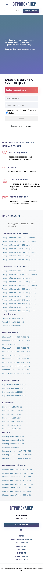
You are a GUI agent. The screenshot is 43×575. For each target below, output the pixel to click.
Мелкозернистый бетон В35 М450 (16, 495)
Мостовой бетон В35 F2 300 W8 (15, 359)
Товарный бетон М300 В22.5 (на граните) (19, 285)
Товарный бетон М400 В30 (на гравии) (18, 259)
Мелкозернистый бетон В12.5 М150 (17, 473)
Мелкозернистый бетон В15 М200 (16, 477)
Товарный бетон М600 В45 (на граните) (19, 303)
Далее (21, 118)
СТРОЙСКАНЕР (24, 4)
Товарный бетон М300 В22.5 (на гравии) (19, 252)
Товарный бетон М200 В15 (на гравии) (18, 245)
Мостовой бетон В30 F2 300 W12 (16, 355)
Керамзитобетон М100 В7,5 (14, 385)
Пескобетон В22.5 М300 (12, 421)
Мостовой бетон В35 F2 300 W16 (16, 366)
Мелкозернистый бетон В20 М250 (16, 480)
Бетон (21, 536)
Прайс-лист (21, 546)
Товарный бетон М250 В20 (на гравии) (18, 248)
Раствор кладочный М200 (13, 443)
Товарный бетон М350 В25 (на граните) (19, 289)
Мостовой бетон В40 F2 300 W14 (16, 370)
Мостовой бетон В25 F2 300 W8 (15, 337)
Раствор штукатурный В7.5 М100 (16, 451)
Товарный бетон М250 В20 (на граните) (19, 282)
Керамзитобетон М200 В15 (14, 392)
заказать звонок (31, 11)
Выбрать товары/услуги (16, 90)
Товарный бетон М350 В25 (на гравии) (18, 256)
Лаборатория (21, 543)
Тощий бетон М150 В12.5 (13, 322)
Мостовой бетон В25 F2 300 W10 (16, 340)
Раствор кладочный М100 (13, 436)
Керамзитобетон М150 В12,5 (14, 388)
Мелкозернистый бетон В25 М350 (16, 488)
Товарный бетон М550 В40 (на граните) (19, 300)
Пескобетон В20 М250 (11, 418)
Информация (21, 556)
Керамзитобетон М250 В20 (14, 395)
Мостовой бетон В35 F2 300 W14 (16, 362)
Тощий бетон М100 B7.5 (12, 318)
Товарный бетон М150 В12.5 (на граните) (19, 274)
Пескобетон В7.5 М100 (12, 407)
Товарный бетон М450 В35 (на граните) (19, 296)
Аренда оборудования (21, 539)
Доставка (21, 549)
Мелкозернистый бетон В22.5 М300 (17, 484)
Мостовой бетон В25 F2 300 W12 (16, 344)
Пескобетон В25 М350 (11, 425)
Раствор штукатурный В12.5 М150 (17, 454)
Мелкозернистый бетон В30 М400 (16, 491)
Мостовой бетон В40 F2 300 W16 (16, 373)
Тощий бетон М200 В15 (12, 325)
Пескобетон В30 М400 (11, 429)
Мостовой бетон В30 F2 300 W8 (15, 348)
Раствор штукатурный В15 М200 (16, 458)
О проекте (21, 553)
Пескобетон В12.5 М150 (12, 410)
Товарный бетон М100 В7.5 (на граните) (19, 271)
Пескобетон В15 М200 (11, 414)
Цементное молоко (10, 447)
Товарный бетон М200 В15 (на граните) (19, 278)
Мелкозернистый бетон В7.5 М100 (17, 469)
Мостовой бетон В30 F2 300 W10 (16, 351)
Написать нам (21, 560)
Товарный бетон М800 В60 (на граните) (19, 311)
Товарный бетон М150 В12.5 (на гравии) (19, 241)
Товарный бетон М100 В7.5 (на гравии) (18, 237)
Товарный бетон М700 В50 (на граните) (19, 307)
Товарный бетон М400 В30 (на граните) (19, 292)
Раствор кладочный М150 (13, 440)
